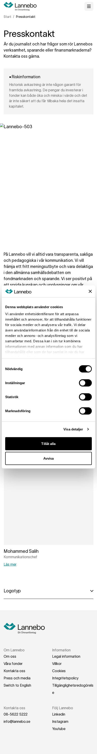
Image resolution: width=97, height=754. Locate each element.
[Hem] (22, 6)
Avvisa (48, 458)
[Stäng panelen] (90, 291)
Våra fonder (13, 664)
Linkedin (58, 714)
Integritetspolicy (65, 678)
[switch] (85, 382)
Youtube (58, 729)
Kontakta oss (14, 671)
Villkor (57, 664)
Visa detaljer (73, 429)
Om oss (10, 656)
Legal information (66, 656)
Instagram (60, 721)
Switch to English (17, 685)
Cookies (59, 671)
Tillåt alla (48, 443)
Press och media (17, 678)
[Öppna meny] (88, 6)
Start (7, 17)
